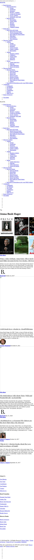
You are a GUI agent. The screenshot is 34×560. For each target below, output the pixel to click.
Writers (8, 160)
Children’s (12, 154)
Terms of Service (10, 546)
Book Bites (13, 172)
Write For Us (10, 192)
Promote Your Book (5, 497)
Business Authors (14, 153)
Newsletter (6, 195)
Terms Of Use (10, 542)
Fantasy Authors (14, 148)
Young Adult (13, 120)
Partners (9, 191)
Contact (2, 488)
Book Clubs (3, 522)
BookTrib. (2, 2)
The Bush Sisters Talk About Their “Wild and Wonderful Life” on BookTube (16, 397)
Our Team (9, 188)
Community (6, 184)
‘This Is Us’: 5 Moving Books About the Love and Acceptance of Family (15, 445)
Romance (12, 110)
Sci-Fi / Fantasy (14, 115)
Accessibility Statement (20, 542)
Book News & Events (12, 129)
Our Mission (10, 186)
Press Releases (13, 138)
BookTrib (2, 275)
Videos (12, 181)
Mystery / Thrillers (15, 112)
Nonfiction (13, 109)
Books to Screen (14, 176)
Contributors (10, 189)
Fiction (12, 107)
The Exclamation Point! (16, 132)
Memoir (12, 122)
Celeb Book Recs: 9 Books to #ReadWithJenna (16, 329)
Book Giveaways (7, 194)
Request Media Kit (5, 511)
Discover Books (7, 167)
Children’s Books (14, 126)
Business (12, 123)
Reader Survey (4, 513)
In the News (13, 137)
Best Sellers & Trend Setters (17, 134)
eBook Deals (3, 524)
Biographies (13, 119)
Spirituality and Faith (15, 116)
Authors (9, 141)
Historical (12, 159)
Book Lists (13, 173)
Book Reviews (7, 104)
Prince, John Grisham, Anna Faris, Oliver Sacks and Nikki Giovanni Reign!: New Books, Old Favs (17, 260)
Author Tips (3, 499)
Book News (6, 128)
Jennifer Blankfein (5, 345)
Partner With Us (4, 506)
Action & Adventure (15, 113)
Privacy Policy (25, 540)
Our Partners (3, 486)
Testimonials (3, 504)
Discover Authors (7, 139)
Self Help (12, 125)
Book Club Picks (14, 178)
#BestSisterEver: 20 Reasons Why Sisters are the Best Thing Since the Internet (16, 422)
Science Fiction (14, 147)
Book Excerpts (14, 175)
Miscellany (13, 135)
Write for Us (3, 490)
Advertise (2, 508)
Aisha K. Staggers (5, 439)
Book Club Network (5, 501)
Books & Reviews (11, 106)
